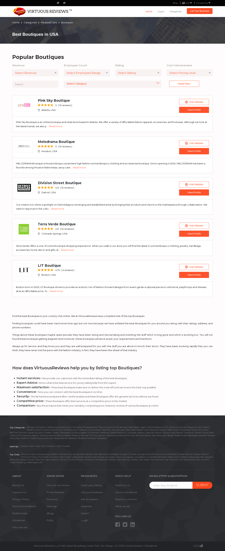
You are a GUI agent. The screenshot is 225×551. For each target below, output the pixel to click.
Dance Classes (63, 435)
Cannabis (77, 427)
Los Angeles (127, 457)
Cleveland (171, 454)
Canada (66, 446)
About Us (18, 485)
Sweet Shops (181, 435)
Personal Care (104, 427)
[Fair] (42, 105)
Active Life (196, 430)
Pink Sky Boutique (54, 101)
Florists (32, 438)
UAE (59, 446)
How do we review (58, 485)
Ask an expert (89, 499)
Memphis (162, 457)
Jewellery (102, 438)
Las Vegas (110, 457)
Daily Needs (136, 430)
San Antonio (203, 459)
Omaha (71, 459)
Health (206, 427)
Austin (33, 454)
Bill (199, 427)
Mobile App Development (59, 427)
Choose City (202, 3)
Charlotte (150, 454)
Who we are (19, 527)
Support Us (19, 492)
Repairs (162, 430)
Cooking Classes (79, 432)
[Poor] (39, 105)
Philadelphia (101, 459)
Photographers (90, 427)
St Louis (178, 459)
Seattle (134, 459)
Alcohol (46, 430)
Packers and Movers (87, 438)
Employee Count (75, 65)
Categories (176, 11)
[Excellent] (51, 105)
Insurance (188, 432)
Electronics (57, 430)
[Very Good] (48, 105)
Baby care (161, 435)
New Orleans (52, 459)
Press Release (55, 492)
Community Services (133, 435)
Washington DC (34, 462)
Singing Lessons (47, 435)
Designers (192, 427)
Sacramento (189, 459)
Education (41, 427)
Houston (54, 457)
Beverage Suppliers (197, 435)
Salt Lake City (124, 459)
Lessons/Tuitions (153, 432)
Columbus (161, 454)
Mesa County (174, 457)
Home (149, 11)
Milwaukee (194, 457)
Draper (197, 454)
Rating (119, 65)
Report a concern (126, 499)
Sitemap (52, 506)
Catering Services (114, 435)
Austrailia (50, 446)
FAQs (50, 520)
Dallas (181, 454)
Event (205, 430)
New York (40, 459)
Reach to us (122, 485)
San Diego (144, 459)
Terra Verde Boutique (57, 224)
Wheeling (21, 462)
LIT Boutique (49, 266)
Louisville (151, 457)
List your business (92, 492)
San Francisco (157, 459)
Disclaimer (18, 520)
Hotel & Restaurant (155, 427)
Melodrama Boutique (56, 142)
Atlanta (24, 454)
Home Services (151, 430)
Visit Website (196, 102)
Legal (142, 427)
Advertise (86, 506)
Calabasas (113, 454)
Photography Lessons (28, 435)
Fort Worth (44, 457)
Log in (161, 11)
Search (85, 513)
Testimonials (19, 513)
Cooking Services (45, 438)
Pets (128, 430)
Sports (198, 432)
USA (31, 446)
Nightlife (106, 430)
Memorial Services (18, 432)
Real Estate (133, 427)
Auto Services (118, 430)
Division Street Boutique (60, 183)
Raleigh (112, 459)
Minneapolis (206, 457)
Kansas (100, 457)
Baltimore (103, 454)
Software (31, 427)
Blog (175, 3)
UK (42, 446)
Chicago (123, 454)
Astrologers (65, 432)
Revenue (18, 65)
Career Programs (117, 432)
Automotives (94, 430)
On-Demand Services (176, 427)
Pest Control (173, 430)
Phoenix (80, 459)
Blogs (50, 513)
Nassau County (27, 459)
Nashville (14, 459)
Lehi (118, 457)
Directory (52, 499)
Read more (55, 126)
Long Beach (140, 457)
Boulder (80, 454)
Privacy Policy (20, 499)
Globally (24, 446)
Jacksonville (90, 457)
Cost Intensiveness (179, 65)
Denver (188, 454)
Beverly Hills (91, 454)
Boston (55, 454)
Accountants (61, 438)
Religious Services (80, 435)
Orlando (63, 459)
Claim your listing (91, 485)
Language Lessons (135, 432)
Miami (184, 457)
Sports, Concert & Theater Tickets (43, 432)
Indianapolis (77, 457)
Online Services (119, 427)
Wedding (104, 432)
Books (170, 435)
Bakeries (72, 438)
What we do (122, 506)
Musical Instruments (172, 432)
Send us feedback (126, 492)
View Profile (194, 110)
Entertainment (71, 430)
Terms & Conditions (24, 506)
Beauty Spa (150, 435)
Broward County (67, 454)
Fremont (25, 457)
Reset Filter (184, 83)
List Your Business (199, 11)
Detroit (205, 454)
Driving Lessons (97, 435)
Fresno (34, 457)
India (37, 446)
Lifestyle (83, 430)
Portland (90, 459)
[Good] (45, 105)
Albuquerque (44, 454)
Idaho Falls (65, 457)
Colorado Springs (136, 454)
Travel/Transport (34, 430)
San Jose (169, 459)
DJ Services (93, 432)
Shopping (185, 430)
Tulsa (12, 462)
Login (84, 520)
